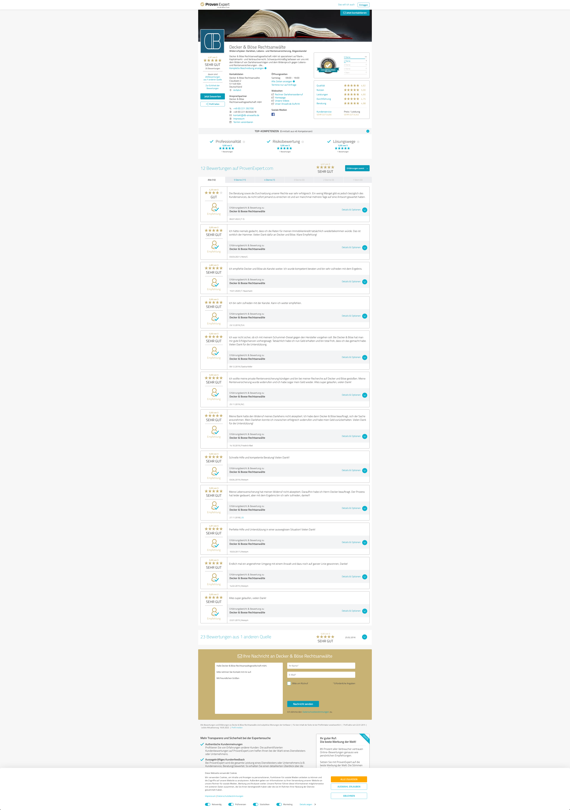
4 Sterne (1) (269, 179)
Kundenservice (324, 111)
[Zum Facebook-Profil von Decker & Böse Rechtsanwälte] (273, 115)
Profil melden (237, 727)
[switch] (231, 804)
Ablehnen (349, 796)
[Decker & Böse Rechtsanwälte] (212, 41)
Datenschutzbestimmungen (230, 796)
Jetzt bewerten (212, 96)
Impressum (210, 796)
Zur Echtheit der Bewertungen (213, 87)
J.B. (242, 517)
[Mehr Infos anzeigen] (328, 65)
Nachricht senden (303, 704)
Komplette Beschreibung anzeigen (246, 68)
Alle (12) (212, 179)
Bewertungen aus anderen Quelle (213, 78)
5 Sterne (347, 57)
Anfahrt (237, 90)
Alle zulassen (349, 779)
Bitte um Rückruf (300, 683)
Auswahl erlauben (349, 786)
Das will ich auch (346, 4)
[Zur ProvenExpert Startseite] (214, 5)
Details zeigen (306, 804)
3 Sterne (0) (299, 179)
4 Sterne (347, 61)
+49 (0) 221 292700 (243, 108)
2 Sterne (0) (328, 179)
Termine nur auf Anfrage (283, 84)
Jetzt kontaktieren (356, 13)
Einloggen (363, 4)
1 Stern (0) (357, 179)
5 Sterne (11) (240, 179)
